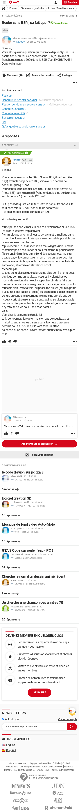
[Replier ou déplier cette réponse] (75, 145)
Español (9, 750)
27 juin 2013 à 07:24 (22, 420)
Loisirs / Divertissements (61, 8)
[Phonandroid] (58, 808)
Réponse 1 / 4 (10, 145)
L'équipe (33, 763)
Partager (67, 75)
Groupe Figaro (43, 770)
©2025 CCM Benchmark (63, 770)
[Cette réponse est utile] (4, 341)
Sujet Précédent (13, 15)
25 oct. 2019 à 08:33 (36, 41)
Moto (5, 30)
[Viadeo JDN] (58, 800)
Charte (8, 770)
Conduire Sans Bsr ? (14, 109)
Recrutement (12, 766)
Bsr (4, 122)
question (72, 2)
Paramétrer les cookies (52, 766)
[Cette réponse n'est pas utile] (15, 341)
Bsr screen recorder (13, 117)
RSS (15, 770)
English (8, 745)
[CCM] (14, 2)
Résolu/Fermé (61, 23)
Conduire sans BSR (13, 113)
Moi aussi (15, 75)
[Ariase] (21, 808)
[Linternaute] (21, 793)
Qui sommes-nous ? (18, 763)
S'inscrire (39, 692)
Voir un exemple (67, 719)
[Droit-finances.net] (58, 793)
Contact (66, 763)
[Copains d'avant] (21, 800)
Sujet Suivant (67, 15)
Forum (13, 8)
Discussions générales (32, 8)
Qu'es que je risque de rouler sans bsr (24, 126)
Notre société (45, 763)
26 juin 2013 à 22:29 (22, 163)
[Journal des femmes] (21, 786)
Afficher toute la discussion (37, 443)
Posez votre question (42, 75)
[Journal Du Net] (58, 786)
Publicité (56, 763)
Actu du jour (11, 719)
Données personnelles (30, 766)
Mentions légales (27, 770)
